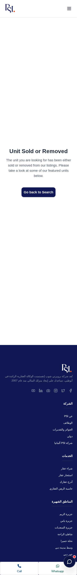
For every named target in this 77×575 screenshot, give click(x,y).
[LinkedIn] (41, 390)
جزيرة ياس (66, 520)
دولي (70, 436)
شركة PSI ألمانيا (63, 442)
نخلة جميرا (67, 540)
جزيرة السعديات (64, 527)
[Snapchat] (48, 390)
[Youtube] (33, 390)
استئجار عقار (66, 475)
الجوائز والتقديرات (63, 429)
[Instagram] (56, 390)
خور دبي (68, 554)
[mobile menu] (69, 8)
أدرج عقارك (66, 481)
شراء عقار (67, 468)
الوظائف (68, 422)
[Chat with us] (70, 562)
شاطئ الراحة (65, 534)
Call (19, 571)
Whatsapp (57, 571)
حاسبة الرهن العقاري (61, 488)
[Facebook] (71, 390)
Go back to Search (38, 192)
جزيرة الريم (66, 514)
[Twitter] (63, 390)
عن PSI (68, 416)
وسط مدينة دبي (64, 547)
